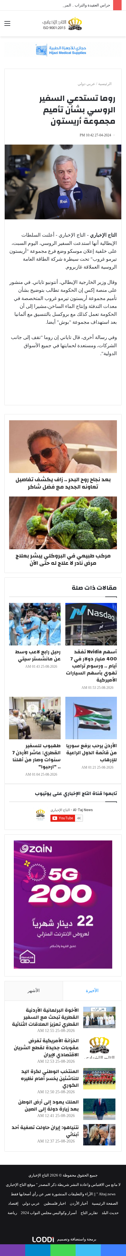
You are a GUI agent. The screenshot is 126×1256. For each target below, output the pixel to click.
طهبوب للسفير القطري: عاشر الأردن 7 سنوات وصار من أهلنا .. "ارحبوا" (36, 756)
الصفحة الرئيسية (105, 1203)
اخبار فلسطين (55, 1203)
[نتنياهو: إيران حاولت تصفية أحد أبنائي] (99, 1134)
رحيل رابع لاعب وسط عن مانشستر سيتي (38, 655)
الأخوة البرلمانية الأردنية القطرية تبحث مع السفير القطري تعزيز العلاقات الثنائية (45, 1017)
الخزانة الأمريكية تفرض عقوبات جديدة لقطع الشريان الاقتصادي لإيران (46, 1047)
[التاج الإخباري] (63, 23)
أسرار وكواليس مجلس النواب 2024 (49, 1213)
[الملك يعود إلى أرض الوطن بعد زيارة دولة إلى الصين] (99, 1109)
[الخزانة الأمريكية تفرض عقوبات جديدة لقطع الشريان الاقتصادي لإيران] (99, 1048)
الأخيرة (92, 990)
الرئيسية (105, 84)
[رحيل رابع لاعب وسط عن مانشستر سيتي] (35, 624)
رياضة (12, 1213)
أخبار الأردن (79, 1203)
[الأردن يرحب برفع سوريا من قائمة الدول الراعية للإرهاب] (91, 718)
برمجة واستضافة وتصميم (76, 1239)
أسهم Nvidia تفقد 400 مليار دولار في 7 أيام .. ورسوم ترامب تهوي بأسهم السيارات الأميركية (91, 665)
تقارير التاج (89, 1213)
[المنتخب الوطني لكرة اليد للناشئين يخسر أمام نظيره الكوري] (99, 1078)
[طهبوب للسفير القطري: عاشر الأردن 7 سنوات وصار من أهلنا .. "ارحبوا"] (35, 718)
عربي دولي (86, 84)
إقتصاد (13, 1203)
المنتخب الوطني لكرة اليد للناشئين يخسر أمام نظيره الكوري (50, 1078)
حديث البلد (110, 1213)
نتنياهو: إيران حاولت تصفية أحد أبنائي (45, 1131)
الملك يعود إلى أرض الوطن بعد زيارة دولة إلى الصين (48, 1105)
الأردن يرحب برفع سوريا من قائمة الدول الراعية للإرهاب (91, 752)
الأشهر (34, 990)
